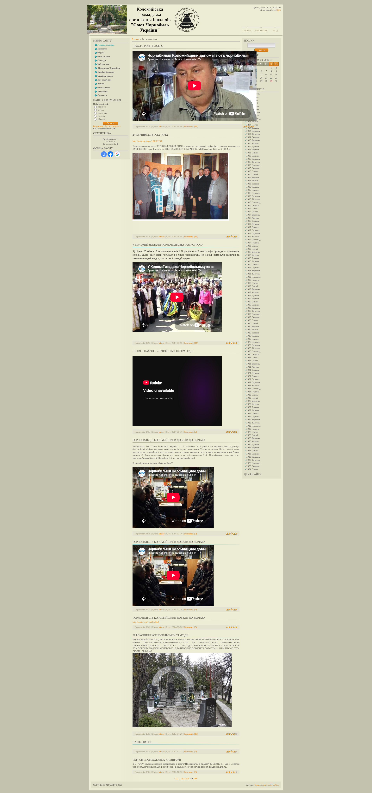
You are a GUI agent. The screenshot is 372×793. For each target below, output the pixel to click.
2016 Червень (252, 187)
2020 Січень (252, 320)
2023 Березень (253, 438)
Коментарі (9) (190, 533)
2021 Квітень (252, 367)
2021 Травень (252, 370)
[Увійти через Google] (117, 154)
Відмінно (102, 107)
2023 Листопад (253, 463)
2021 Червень (252, 373)
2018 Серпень (252, 267)
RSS (279, 10)
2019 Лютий (252, 286)
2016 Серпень (252, 193)
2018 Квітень (252, 255)
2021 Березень (253, 364)
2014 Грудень (252, 137)
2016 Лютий (252, 174)
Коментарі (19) (191, 734)
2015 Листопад (253, 165)
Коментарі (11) (191, 126)
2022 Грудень (252, 429)
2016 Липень (252, 190)
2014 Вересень (253, 131)
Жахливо (102, 119)
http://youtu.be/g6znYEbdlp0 (146, 622)
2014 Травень (252, 128)
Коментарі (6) (190, 751)
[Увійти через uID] (104, 154)
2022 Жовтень (253, 423)
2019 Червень (252, 298)
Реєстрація (261, 30)
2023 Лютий (252, 435)
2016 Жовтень (253, 199)
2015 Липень (252, 153)
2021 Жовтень (253, 385)
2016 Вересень (253, 196)
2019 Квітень (252, 292)
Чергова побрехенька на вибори (157, 759)
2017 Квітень (252, 218)
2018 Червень (252, 261)
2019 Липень (252, 301)
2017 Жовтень (253, 236)
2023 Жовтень (253, 460)
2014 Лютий (252, 125)
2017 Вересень (253, 233)
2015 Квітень (252, 143)
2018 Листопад (253, 277)
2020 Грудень (252, 354)
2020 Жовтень (253, 348)
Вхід (275, 30)
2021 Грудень (252, 391)
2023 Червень (252, 447)
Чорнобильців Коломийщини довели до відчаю (169, 440)
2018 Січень (252, 246)
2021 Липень (252, 376)
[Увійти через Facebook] (110, 154)
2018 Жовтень (253, 274)
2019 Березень (253, 289)
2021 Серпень (252, 379)
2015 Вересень (253, 159)
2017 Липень (252, 227)
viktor (161, 126)
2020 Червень (252, 336)
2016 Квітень (252, 180)
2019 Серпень (252, 305)
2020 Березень (253, 326)
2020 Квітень (252, 329)
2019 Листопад (253, 314)
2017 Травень (252, 221)
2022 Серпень (252, 416)
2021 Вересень (253, 382)
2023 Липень (252, 450)
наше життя (142, 742)
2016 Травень (252, 184)
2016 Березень (253, 177)
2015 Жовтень (253, 162)
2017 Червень (252, 224)
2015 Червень (252, 149)
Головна (247, 30)
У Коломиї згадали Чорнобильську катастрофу (168, 244)
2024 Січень (252, 469)
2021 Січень (252, 357)
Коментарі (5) (190, 432)
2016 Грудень (252, 205)
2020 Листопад (253, 351)
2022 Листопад (253, 426)
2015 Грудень (252, 168)
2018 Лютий (252, 249)
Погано (101, 116)
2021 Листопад (253, 388)
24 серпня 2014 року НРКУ (151, 134)
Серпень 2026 (261, 60)
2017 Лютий (252, 211)
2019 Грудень (252, 317)
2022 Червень (252, 410)
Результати (98, 126)
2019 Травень (252, 295)
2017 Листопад (253, 239)
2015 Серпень (252, 156)
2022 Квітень (252, 404)
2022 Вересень (253, 419)
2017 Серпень (252, 230)
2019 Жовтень (253, 311)
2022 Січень (252, 395)
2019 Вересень (253, 308)
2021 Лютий (252, 360)
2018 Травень (252, 258)
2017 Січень (252, 208)
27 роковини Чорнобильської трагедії (160, 635)
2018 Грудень (252, 280)
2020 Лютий (252, 323)
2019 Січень (252, 283)
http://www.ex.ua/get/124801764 (147, 141)
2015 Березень (253, 140)
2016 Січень (252, 171)
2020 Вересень (253, 345)
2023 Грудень (252, 466)
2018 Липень (252, 264)
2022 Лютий (252, 398)
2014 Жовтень (253, 134)
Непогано (102, 113)
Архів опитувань (113, 126)
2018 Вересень (253, 270)
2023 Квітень (252, 441)
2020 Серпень (252, 342)
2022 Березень (253, 401)
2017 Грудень (252, 243)
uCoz (276, 785)
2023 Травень (252, 444)
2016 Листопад (253, 202)
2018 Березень (253, 252)
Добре (101, 110)
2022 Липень (252, 413)
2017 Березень (253, 215)
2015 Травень (252, 146)
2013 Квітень (252, 121)
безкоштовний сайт (263, 785)
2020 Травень (252, 333)
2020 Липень (252, 339)
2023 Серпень (252, 454)
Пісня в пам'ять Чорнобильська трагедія (163, 351)
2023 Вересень (253, 457)
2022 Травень (252, 407)
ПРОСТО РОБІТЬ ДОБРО (148, 45)
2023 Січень (252, 432)
